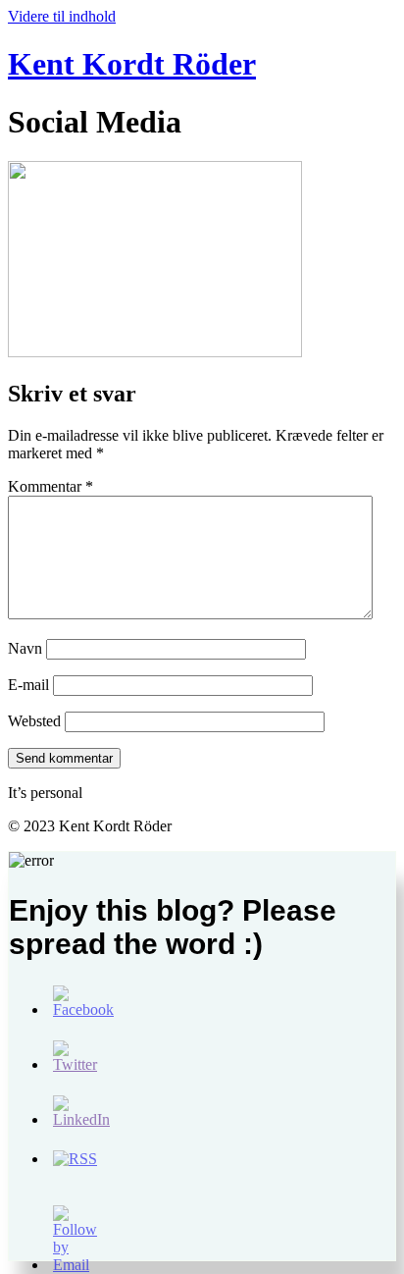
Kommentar (50, 486)
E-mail (28, 684)
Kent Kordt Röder (132, 63)
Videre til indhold (62, 16)
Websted (34, 721)
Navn (25, 648)
